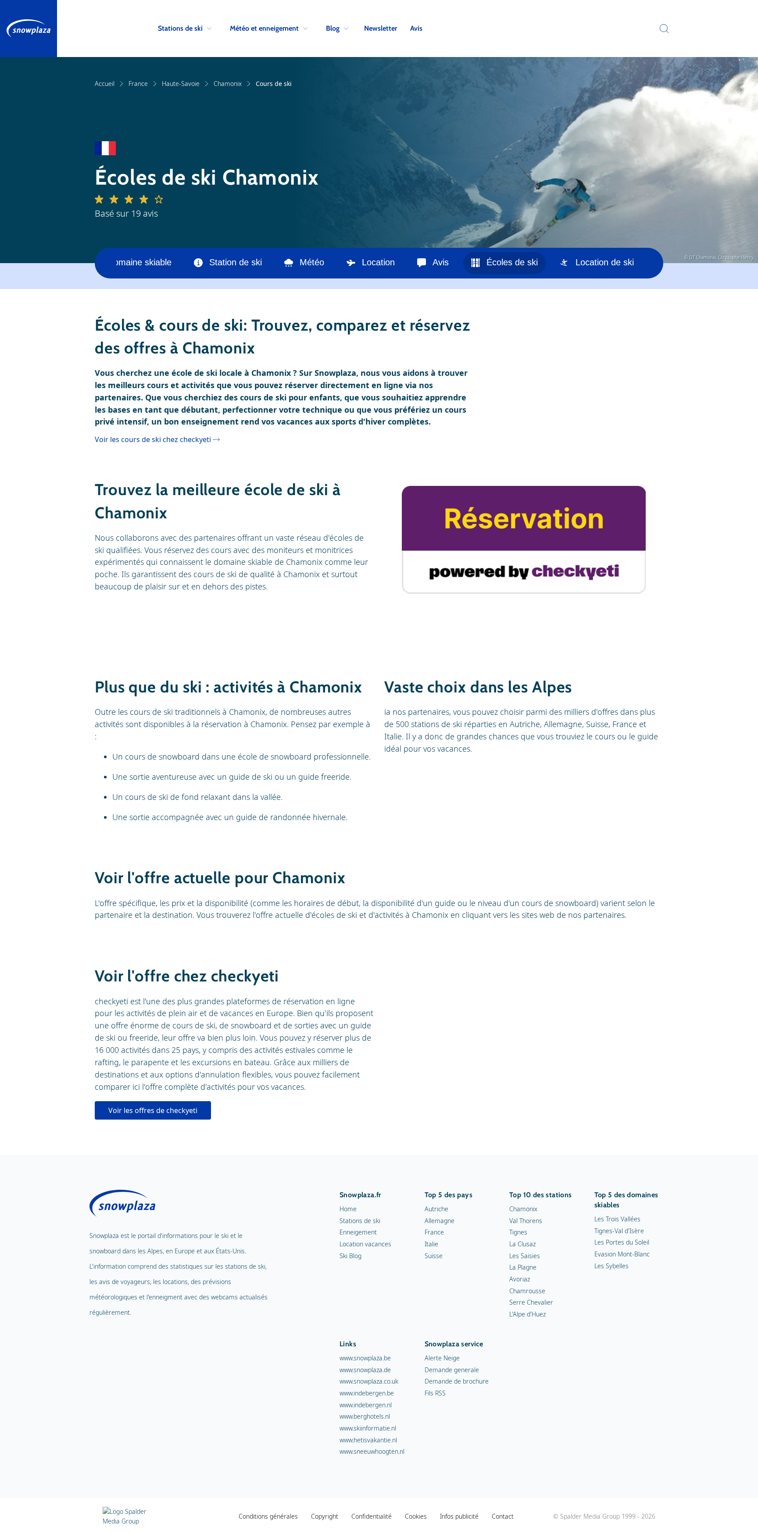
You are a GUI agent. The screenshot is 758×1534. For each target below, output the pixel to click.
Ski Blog (350, 1256)
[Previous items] (105, 263)
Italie (431, 1244)
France (138, 83)
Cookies (416, 1516)
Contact (503, 1516)
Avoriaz (519, 1279)
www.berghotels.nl (365, 1416)
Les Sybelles (611, 1266)
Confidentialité (371, 1516)
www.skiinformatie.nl (368, 1428)
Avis (416, 28)
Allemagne (439, 1220)
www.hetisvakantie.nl (368, 1440)
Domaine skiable (139, 262)
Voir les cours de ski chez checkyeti (153, 439)
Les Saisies (524, 1256)
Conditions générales (268, 1516)
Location (378, 262)
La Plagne (522, 1267)
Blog (333, 28)
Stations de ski (180, 28)
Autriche (436, 1209)
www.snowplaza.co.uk (369, 1381)
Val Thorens (525, 1220)
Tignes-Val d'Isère (619, 1231)
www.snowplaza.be (365, 1358)
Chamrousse (527, 1291)
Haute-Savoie (181, 83)
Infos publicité (459, 1516)
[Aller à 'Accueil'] (28, 28)
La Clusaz (522, 1244)
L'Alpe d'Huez (527, 1314)
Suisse (434, 1256)
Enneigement (358, 1232)
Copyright (324, 1516)
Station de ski (235, 262)
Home (348, 1209)
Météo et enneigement (264, 28)
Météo (312, 262)
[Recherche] (662, 28)
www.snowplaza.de (365, 1370)
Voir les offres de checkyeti (152, 1110)
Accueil (104, 83)
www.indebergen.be (367, 1393)
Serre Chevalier (531, 1302)
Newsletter (380, 28)
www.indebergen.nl (366, 1405)
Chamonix (228, 83)
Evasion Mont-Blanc (622, 1254)
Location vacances (365, 1244)
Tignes (518, 1232)
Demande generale (452, 1370)
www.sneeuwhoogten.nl (372, 1451)
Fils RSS (435, 1393)
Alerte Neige (442, 1358)
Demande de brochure (457, 1381)
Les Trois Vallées (617, 1219)
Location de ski (605, 262)
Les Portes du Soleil (621, 1242)
